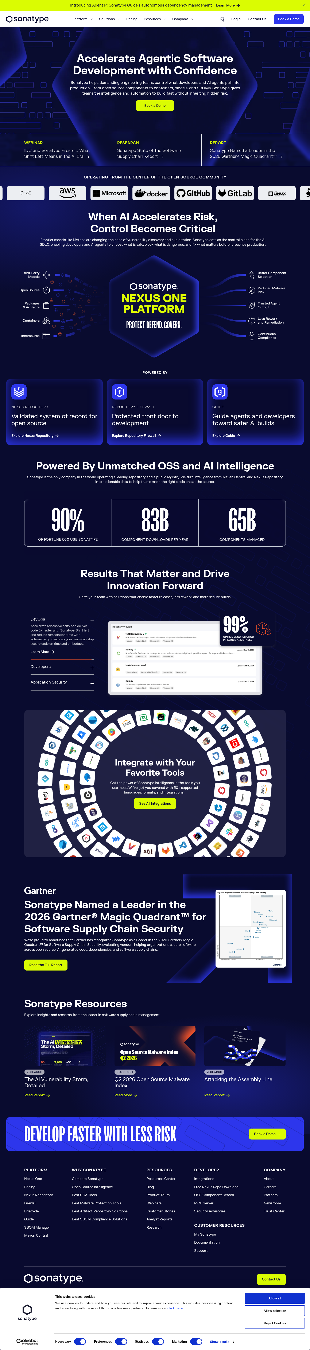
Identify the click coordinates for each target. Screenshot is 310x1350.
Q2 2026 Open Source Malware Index (152, 1089)
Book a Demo (265, 1140)
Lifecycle (31, 1217)
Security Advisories (209, 1217)
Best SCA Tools (84, 1201)
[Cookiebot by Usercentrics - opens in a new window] (27, 1342)
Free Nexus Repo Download (216, 1193)
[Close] (304, 4)
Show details (219, 1341)
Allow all (274, 1298)
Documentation (207, 1249)
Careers (270, 1193)
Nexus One (33, 1185)
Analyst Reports (160, 1226)
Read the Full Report (45, 971)
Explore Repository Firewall (134, 436)
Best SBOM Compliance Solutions (99, 1226)
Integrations (204, 1185)
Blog (150, 1193)
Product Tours (158, 1201)
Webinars (154, 1209)
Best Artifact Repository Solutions (100, 1217)
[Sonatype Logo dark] (27, 22)
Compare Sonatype (87, 1185)
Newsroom (272, 1209)
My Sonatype (205, 1241)
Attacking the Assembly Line (238, 1086)
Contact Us (271, 1285)
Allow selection (275, 1310)
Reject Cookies (275, 1323)
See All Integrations (155, 810)
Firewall (30, 1209)
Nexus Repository (38, 1201)
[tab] (62, 622)
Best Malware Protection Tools (96, 1209)
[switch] (121, 1341)
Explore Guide (223, 436)
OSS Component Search (214, 1201)
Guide (29, 1226)
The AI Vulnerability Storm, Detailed (56, 1089)
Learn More (225, 5)
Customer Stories (161, 1217)
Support (201, 1257)
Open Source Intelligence (92, 1193)
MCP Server (203, 1209)
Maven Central (36, 1242)
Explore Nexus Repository (32, 436)
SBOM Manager (37, 1234)
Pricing (131, 19)
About (269, 1185)
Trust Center (274, 1217)
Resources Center (161, 1185)
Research (154, 1234)
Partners (271, 1201)
